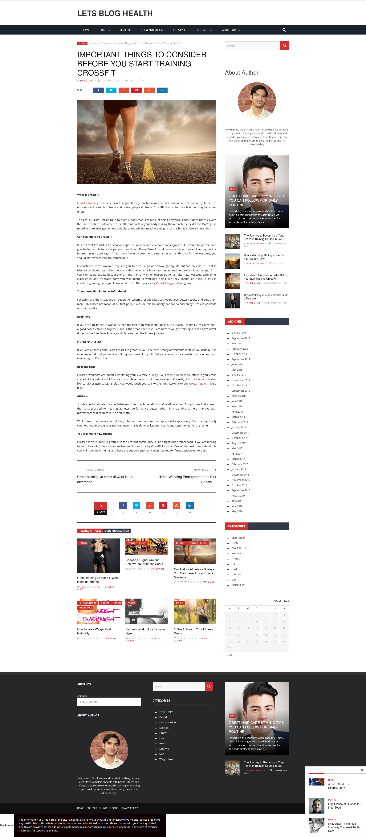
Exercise (180, 543)
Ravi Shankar (157, 568)
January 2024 (239, 333)
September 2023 (241, 338)
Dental (332, 799)
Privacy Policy (129, 808)
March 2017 (238, 458)
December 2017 (240, 432)
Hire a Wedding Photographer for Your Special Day (264, 257)
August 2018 (239, 396)
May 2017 (237, 448)
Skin (234, 579)
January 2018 (239, 427)
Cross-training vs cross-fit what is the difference (98, 579)
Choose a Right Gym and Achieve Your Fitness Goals (144, 562)
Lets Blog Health (115, 13)
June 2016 (237, 506)
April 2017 (237, 453)
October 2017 (239, 437)
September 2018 (241, 390)
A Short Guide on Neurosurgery (338, 785)
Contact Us (204, 30)
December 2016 (240, 474)
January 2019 (239, 375)
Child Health (239, 537)
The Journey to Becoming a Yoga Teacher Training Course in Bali (264, 237)
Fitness (105, 30)
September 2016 (241, 490)
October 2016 (239, 485)
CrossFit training (87, 203)
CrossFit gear (197, 383)
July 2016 (237, 500)
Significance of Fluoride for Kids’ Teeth (344, 805)
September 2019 (241, 359)
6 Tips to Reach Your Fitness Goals (193, 631)
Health (125, 30)
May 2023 (237, 343)
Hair (232, 189)
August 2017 (239, 443)
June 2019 (237, 364)
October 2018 (239, 385)
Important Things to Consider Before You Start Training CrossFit (266, 276)
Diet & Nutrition (151, 30)
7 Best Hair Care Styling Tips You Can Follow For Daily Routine (256, 200)
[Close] (362, 770)
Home (86, 30)
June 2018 (237, 401)
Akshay (260, 144)
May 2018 (237, 406)
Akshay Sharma (255, 243)
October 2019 (239, 354)
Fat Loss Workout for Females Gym (145, 631)
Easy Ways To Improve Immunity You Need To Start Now (345, 827)
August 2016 (239, 495)
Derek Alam (86, 80)
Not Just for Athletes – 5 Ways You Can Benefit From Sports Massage (194, 573)
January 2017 (239, 469)
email (255, 140)
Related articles (90, 530)
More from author (116, 530)
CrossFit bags (164, 283)
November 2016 (241, 479)
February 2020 (240, 348)
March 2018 (238, 416)
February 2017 (240, 464)
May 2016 (237, 511)
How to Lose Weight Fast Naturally (94, 631)
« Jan (229, 655)
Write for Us (231, 30)
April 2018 (237, 411)
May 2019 (237, 369)
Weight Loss (85, 607)
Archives (82, 695)
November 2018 (241, 380)
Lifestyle (179, 30)
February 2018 (240, 422)
